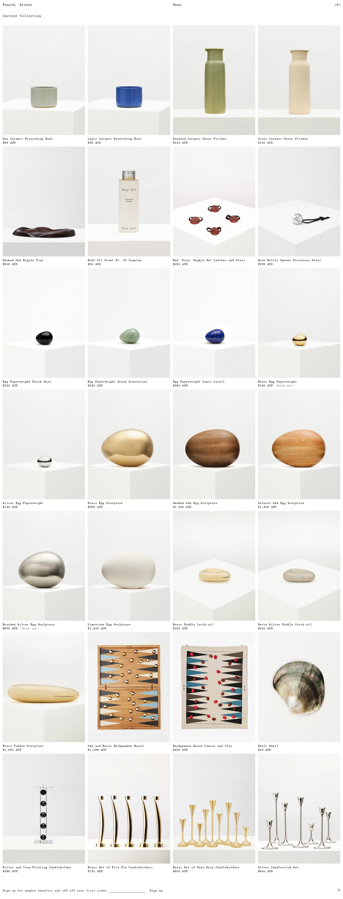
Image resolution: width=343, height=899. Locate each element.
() (337, 5)
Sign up (156, 890)
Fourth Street (17, 5)
